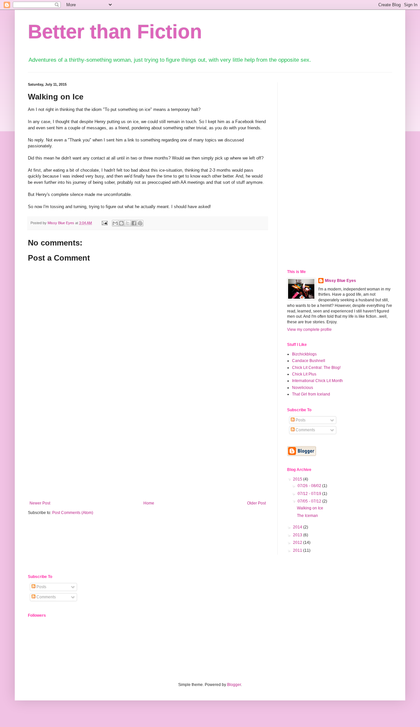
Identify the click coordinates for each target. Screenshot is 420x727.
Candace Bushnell (308, 360)
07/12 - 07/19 (310, 493)
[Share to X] (127, 223)
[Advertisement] (147, 452)
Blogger (234, 684)
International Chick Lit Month (317, 380)
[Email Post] (104, 223)
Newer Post (40, 503)
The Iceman (307, 515)
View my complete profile (309, 329)
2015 (298, 479)
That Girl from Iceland (311, 394)
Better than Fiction (115, 32)
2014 (298, 527)
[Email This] (115, 223)
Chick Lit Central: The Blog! (316, 367)
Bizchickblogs (304, 354)
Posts (300, 420)
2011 (298, 550)
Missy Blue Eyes (61, 223)
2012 (298, 542)
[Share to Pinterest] (140, 223)
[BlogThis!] (121, 223)
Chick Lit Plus (304, 374)
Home (148, 503)
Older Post (256, 503)
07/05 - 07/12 (310, 501)
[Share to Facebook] (134, 223)
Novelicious (302, 387)
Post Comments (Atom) (72, 512)
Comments (305, 430)
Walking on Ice (310, 508)
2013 (298, 535)
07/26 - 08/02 (310, 485)
